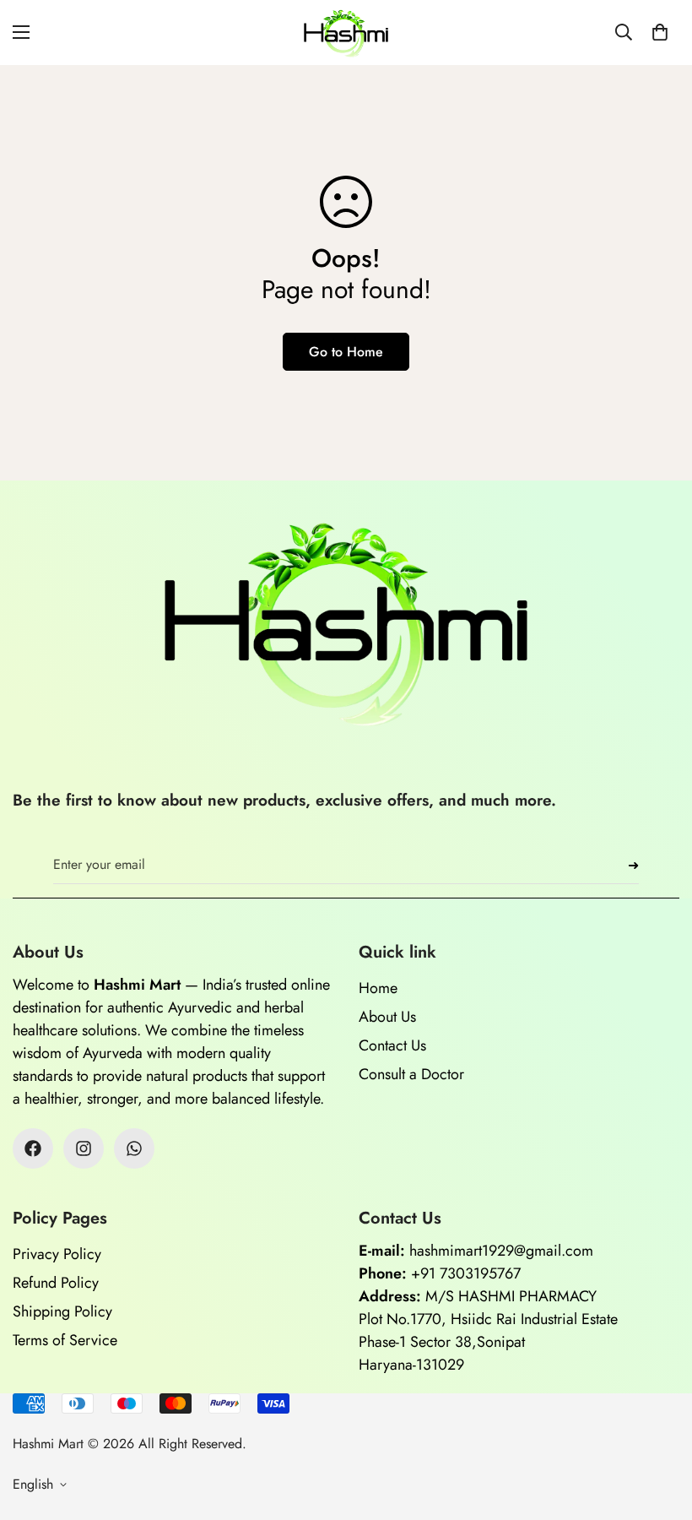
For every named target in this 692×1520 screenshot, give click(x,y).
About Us (387, 1017)
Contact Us (392, 1045)
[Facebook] (33, 1148)
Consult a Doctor (411, 1074)
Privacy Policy (57, 1254)
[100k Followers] (83, 1148)
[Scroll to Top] (659, 1428)
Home (378, 988)
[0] (660, 32)
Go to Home (346, 351)
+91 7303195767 (466, 1273)
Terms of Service (65, 1340)
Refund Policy (56, 1283)
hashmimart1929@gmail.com (501, 1251)
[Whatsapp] (134, 1148)
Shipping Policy (62, 1311)
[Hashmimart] (346, 32)
